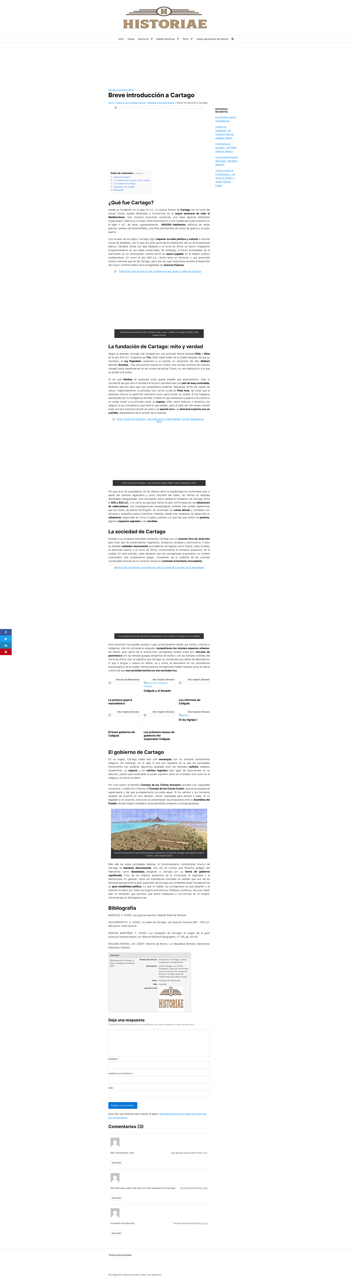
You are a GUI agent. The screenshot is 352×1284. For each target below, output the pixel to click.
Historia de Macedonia (127, 679)
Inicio (121, 39)
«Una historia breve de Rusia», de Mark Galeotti (226, 161)
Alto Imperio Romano (163, 679)
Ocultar (139, 173)
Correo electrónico (121, 1073)
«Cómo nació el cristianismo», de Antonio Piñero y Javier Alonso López (225, 178)
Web (110, 1088)
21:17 (205, 1153)
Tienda (130, 39)
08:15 (205, 1188)
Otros (186, 39)
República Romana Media (121, 90)
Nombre (113, 1059)
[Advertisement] (176, 63)
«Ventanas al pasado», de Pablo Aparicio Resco (226, 147)
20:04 (205, 1223)
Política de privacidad (120, 1255)
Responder (116, 1162)
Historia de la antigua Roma (130, 102)
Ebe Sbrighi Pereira (181, 1152)
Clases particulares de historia (212, 39)
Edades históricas (165, 39)
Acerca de (143, 39)
